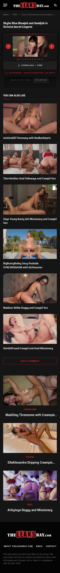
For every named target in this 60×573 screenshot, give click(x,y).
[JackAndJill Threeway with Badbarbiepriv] (30, 118)
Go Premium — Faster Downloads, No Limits (32, 73)
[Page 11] (42, 59)
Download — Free (32, 65)
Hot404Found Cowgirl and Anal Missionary (28, 348)
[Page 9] (37, 59)
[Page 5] (27, 59)
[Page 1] (18, 59)
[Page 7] (32, 59)
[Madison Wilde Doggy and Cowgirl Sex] (30, 288)
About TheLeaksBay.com (18, 546)
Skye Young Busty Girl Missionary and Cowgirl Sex (30, 221)
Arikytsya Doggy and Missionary (30, 510)
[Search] (55, 5)
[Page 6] (30, 59)
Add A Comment (30, 361)
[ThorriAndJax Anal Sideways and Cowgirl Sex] (30, 159)
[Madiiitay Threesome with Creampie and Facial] (30, 390)
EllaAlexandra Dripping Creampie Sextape (30, 465)
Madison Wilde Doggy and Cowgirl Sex (25, 308)
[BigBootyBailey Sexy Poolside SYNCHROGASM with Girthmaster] (30, 244)
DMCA (39, 546)
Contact (51, 546)
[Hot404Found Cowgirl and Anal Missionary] (30, 329)
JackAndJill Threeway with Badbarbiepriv (27, 138)
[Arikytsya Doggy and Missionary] (30, 485)
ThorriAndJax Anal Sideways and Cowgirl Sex (29, 178)
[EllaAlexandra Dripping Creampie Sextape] (30, 438)
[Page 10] (39, 59)
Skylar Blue (41, 80)
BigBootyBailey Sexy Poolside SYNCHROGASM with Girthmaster (22, 265)
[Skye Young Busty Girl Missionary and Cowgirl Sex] (30, 199)
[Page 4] (25, 59)
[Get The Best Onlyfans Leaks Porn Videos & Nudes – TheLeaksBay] (31, 5)
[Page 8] (35, 59)
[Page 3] (23, 59)
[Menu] (5, 5)
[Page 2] (20, 59)
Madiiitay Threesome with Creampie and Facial (30, 417)
